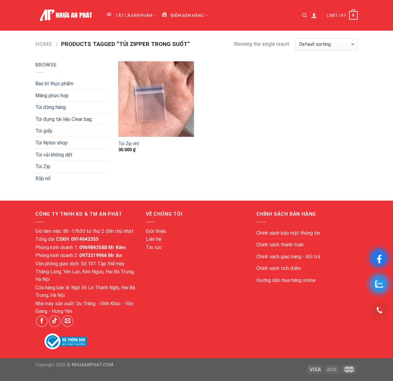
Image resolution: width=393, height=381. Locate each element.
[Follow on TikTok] (54, 321)
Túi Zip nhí (128, 143)
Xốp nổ (42, 178)
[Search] (304, 15)
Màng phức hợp (51, 95)
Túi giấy (44, 131)
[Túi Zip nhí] (156, 99)
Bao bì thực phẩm (54, 84)
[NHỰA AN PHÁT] (66, 15)
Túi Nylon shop (51, 143)
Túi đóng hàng (50, 107)
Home (43, 44)
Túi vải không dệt (53, 155)
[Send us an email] (67, 321)
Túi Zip (42, 166)
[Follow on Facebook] (42, 321)
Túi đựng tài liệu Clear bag (63, 119)
